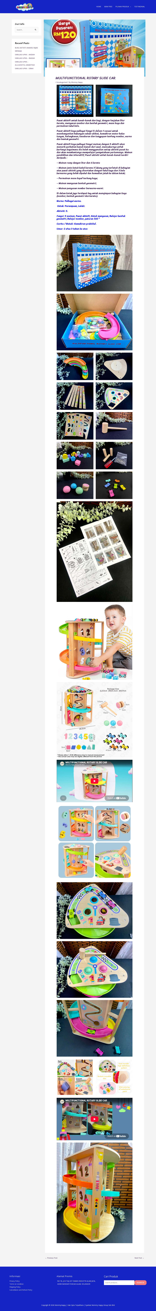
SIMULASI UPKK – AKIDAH (25, 54)
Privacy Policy (14, 1281)
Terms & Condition (16, 1284)
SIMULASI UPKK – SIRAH (24, 68)
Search (140, 1283)
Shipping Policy (14, 1287)
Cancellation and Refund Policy (20, 1290)
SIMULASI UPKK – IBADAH (25, 58)
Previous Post (51, 1258)
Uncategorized (62, 82)
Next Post (139, 1258)
